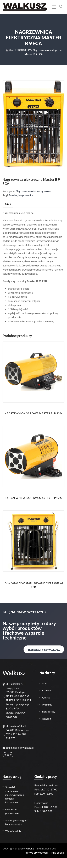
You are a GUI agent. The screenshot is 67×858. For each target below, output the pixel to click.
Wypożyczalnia (13, 831)
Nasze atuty (48, 711)
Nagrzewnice (25, 195)
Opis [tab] (8, 203)
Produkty (47, 704)
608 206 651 (21, 696)
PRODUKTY (23, 50)
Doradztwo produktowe (12, 811)
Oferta (46, 697)
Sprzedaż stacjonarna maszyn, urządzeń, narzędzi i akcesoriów (14, 795)
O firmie (46, 690)
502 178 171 (23, 700)
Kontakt (46, 718)
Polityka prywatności (36, 852)
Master (13, 195)
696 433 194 (13, 734)
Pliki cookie (57, 852)
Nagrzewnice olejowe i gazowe (33, 191)
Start (11, 50)
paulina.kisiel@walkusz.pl (20, 747)
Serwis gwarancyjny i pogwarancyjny (15, 822)
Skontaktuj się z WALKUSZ (44, 649)
